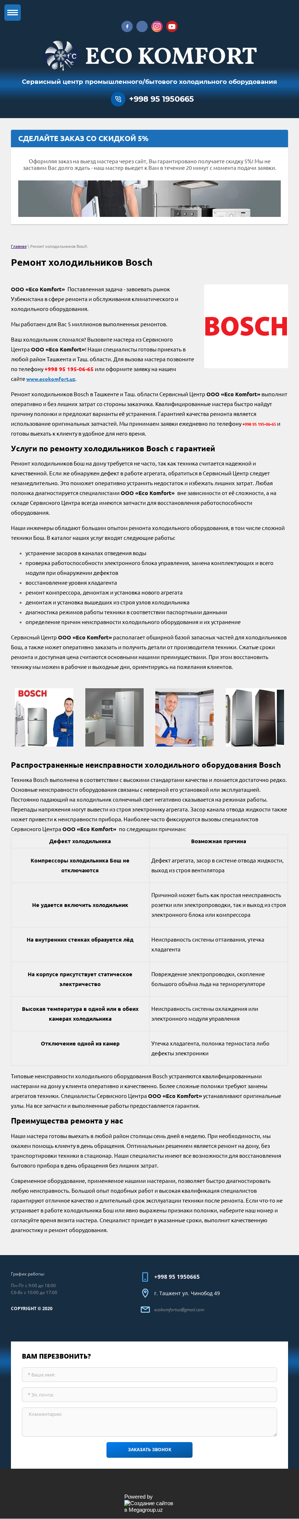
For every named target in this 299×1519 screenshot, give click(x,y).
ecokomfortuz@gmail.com (179, 1309)
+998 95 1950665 (161, 99)
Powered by (138, 1496)
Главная (19, 246)
